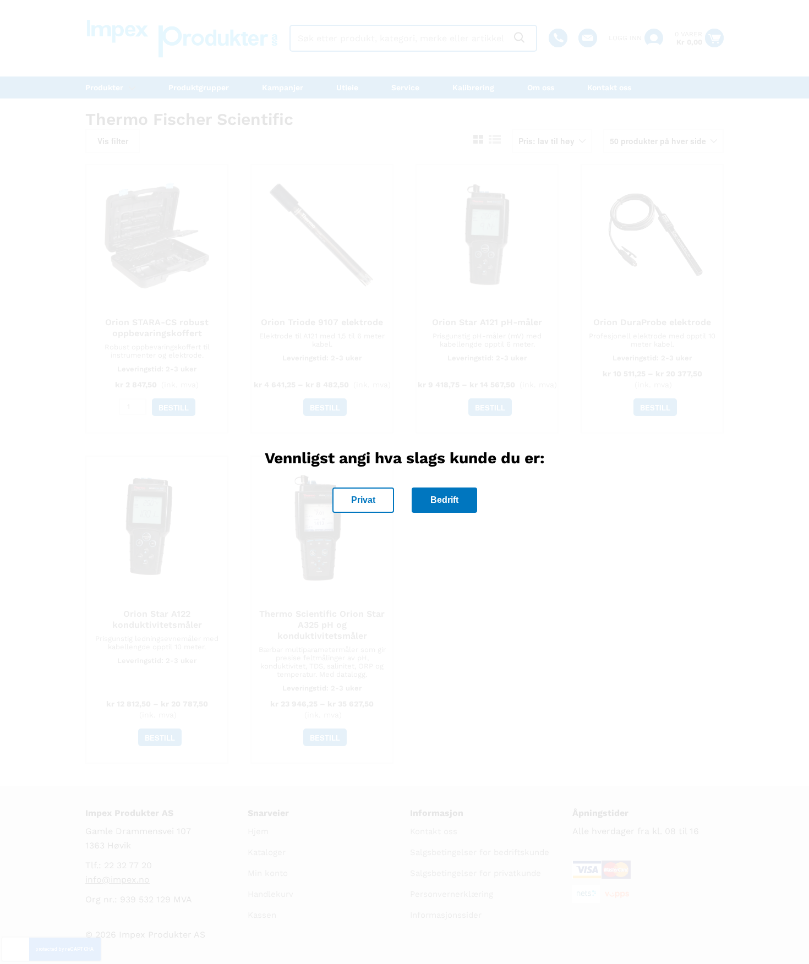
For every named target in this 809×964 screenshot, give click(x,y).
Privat (363, 500)
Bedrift (444, 500)
